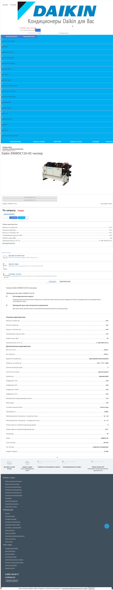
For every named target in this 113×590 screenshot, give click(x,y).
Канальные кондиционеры (13, 490)
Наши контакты (10, 530)
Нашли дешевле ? (9, 214)
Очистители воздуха (11, 501)
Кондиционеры (15, 141)
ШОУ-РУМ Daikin (10, 551)
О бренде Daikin (10, 516)
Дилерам (96, 141)
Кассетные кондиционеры (13, 487)
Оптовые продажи (10, 519)
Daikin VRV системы (11, 507)
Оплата (7, 513)
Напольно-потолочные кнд (13, 492)
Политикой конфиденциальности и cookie (74, 588)
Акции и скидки (39, 141)
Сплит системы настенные (13, 481)
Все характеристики (9, 243)
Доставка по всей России (12, 522)
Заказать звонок (11, 581)
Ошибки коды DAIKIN (11, 548)
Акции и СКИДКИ (10, 533)
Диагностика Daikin (11, 565)
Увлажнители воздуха (11, 504)
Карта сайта (9, 541)
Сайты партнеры (10, 539)
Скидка (20, 210)
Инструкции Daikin (11, 557)
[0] (60, 28)
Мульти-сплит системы (12, 484)
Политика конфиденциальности (15, 536)
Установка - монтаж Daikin (13, 527)
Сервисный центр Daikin (12, 525)
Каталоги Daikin (10, 554)
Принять (91, 588)
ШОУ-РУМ (57, 141)
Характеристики (65, 281)
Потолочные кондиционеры (13, 495)
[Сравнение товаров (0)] (57, 28)
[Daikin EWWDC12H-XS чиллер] (57, 173)
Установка (13, 4)
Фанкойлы (8, 498)
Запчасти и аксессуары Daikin (14, 562)
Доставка (5, 4)
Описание (52, 281)
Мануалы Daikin (10, 568)
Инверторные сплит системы (14, 559)
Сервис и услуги (76, 141)
